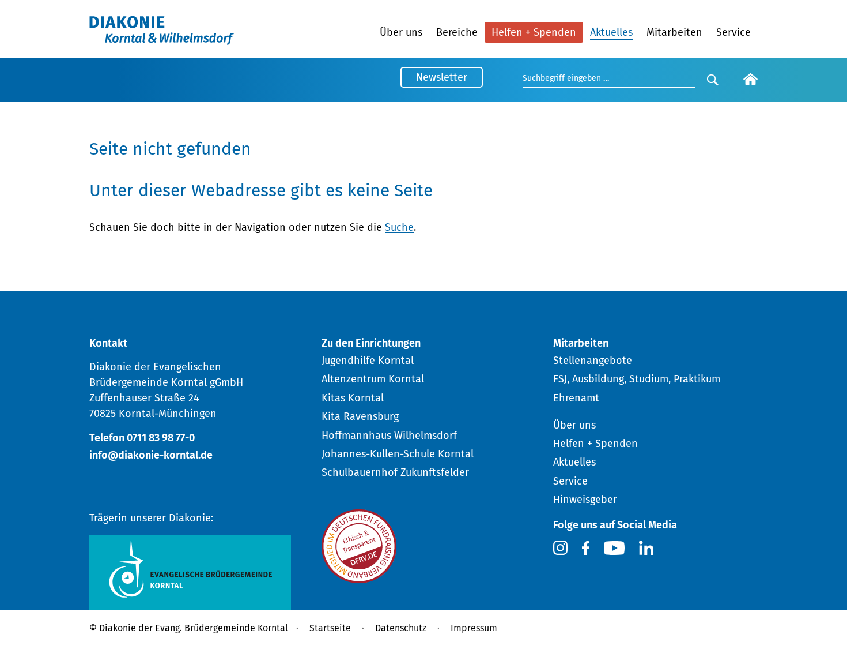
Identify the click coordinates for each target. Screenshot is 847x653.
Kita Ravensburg (360, 416)
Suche (399, 227)
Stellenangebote (592, 360)
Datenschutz (400, 627)
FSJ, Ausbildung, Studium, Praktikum (636, 379)
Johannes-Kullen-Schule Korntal (398, 454)
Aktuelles (611, 32)
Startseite (330, 627)
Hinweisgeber (585, 499)
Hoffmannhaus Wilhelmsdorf (389, 435)
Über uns (401, 32)
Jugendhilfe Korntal (368, 360)
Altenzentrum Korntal (373, 379)
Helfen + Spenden (533, 32)
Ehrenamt (576, 398)
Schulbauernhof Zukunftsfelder (395, 472)
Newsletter (441, 77)
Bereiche (457, 32)
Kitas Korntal (353, 398)
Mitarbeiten (674, 32)
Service (733, 32)
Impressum (474, 627)
